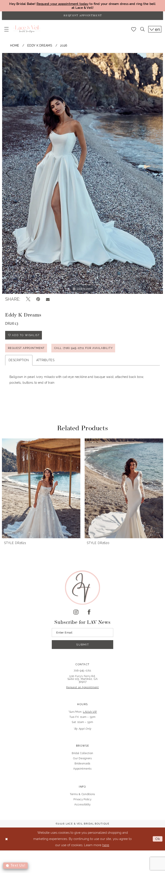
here (105, 845)
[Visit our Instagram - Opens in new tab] (76, 612)
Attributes (45, 360)
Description (19, 360)
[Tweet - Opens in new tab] (28, 299)
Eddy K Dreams (39, 45)
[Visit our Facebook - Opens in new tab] (89, 612)
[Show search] (142, 29)
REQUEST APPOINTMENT (26, 348)
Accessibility (82, 804)
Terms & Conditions (82, 794)
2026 (63, 45)
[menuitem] (6, 29)
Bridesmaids (82, 763)
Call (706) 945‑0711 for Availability (83, 348)
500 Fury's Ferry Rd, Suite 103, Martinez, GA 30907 (82, 679)
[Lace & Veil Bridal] (26, 29)
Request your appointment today (63, 4)
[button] (6, 29)
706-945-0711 (82, 670)
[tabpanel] (82, 173)
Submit (82, 644)
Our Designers (82, 758)
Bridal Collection (82, 753)
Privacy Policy (82, 799)
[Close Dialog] (7, 839)
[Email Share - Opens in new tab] (48, 299)
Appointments (82, 768)
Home (14, 45)
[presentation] (41, 488)
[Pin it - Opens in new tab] (38, 299)
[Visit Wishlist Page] (133, 29)
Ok (157, 839)
